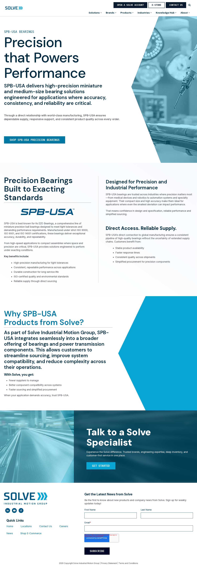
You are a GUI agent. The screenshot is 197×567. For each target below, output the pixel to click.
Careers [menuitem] (63, 526)
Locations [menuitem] (26, 526)
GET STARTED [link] (101, 466)
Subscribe (97, 551)
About (184, 13)
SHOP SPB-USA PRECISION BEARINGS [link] (35, 140)
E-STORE (156, 4)
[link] (7, 510)
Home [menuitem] (9, 526)
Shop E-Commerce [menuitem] (30, 533)
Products (125, 13)
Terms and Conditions (128, 563)
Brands (110, 13)
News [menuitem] (9, 533)
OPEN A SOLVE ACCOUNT (130, 4)
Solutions (94, 13)
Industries (144, 13)
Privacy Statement (109, 563)
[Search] (189, 5)
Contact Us (176, 4)
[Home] (14, 8)
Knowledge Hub (165, 13)
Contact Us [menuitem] (45, 526)
